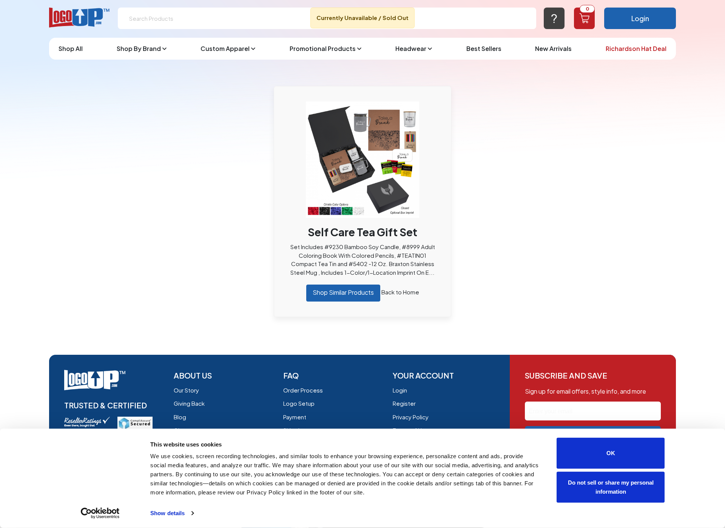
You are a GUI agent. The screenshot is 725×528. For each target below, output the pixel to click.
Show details (167, 513)
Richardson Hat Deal (636, 48)
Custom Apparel (225, 48)
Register (404, 403)
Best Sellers (483, 48)
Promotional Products (323, 48)
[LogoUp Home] (79, 18)
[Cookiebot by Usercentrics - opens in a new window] (100, 513)
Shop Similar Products (343, 292)
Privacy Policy (411, 416)
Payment (294, 416)
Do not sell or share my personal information (611, 486)
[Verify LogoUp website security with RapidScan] (135, 422)
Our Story (186, 390)
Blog (180, 416)
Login (640, 18)
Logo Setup (299, 403)
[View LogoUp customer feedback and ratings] (87, 421)
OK (610, 453)
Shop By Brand (139, 48)
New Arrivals (553, 48)
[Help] (554, 18)
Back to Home (400, 292)
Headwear (410, 48)
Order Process (303, 390)
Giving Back (189, 403)
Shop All (71, 48)
